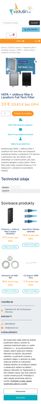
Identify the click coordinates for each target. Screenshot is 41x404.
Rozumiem (20, 397)
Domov (4, 48)
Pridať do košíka (22, 113)
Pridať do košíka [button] (10, 247)
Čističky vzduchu (15, 48)
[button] (31, 29)
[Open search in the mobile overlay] (20, 23)
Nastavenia (20, 391)
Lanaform (5, 191)
